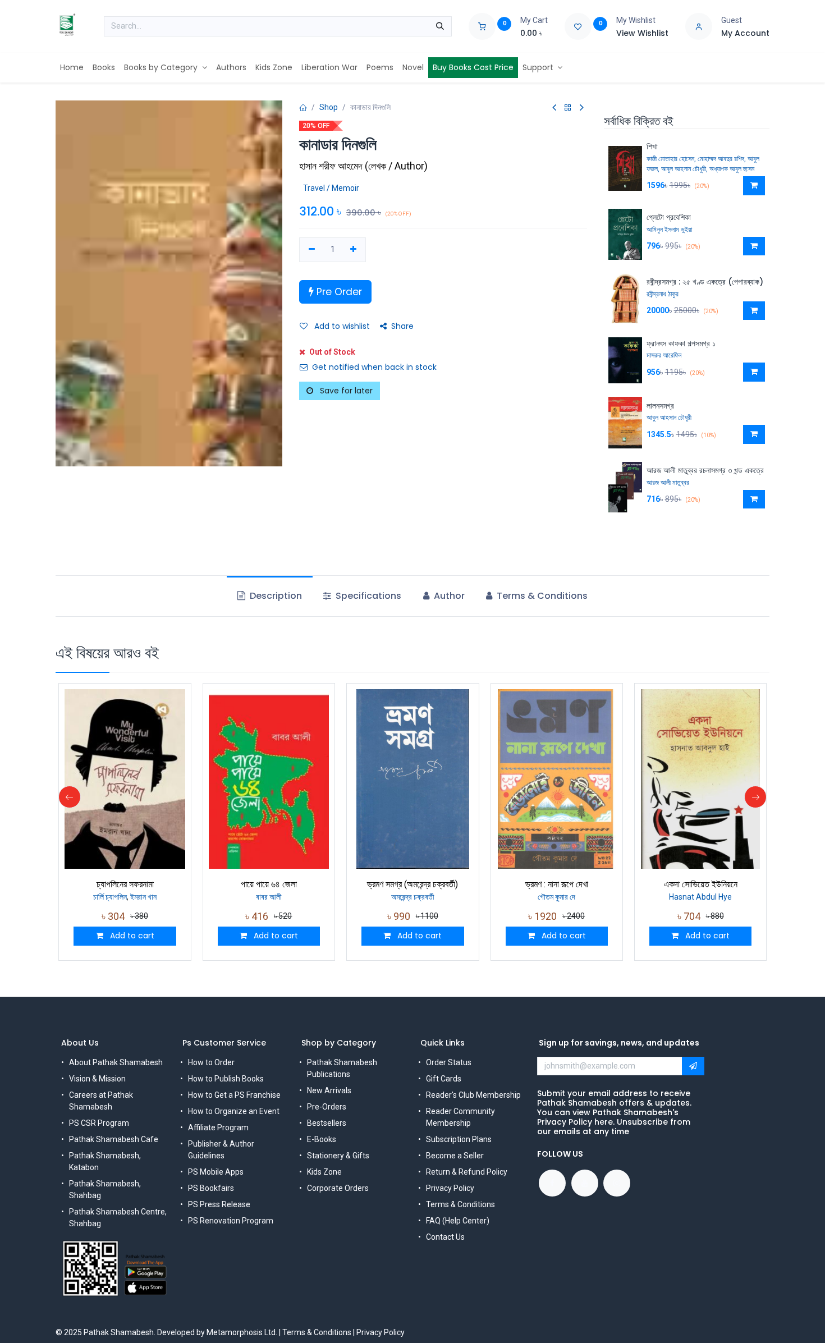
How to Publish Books (226, 1078)
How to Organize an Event (233, 1111)
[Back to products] (568, 108)
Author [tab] (448, 595)
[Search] (440, 26)
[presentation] (69, 797)
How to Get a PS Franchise (234, 1094)
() (363, 166)
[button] (754, 185)
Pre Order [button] (338, 292)
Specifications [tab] (367, 595)
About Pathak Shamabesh (116, 1062)
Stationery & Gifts (338, 1155)
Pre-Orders (326, 1106)
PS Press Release (219, 1204)
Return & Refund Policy (466, 1171)
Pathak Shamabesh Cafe (113, 1139)
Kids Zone (324, 1171)
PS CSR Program (99, 1123)
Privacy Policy (450, 1188)
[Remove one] (311, 250)
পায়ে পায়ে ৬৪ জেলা (269, 884)
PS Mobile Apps (216, 1171)
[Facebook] (552, 1183)
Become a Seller (455, 1155)
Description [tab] (274, 595)
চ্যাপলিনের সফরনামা (125, 884)
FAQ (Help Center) (457, 1220)
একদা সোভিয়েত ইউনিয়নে (700, 884)
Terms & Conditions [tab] (541, 595)
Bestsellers (326, 1123)
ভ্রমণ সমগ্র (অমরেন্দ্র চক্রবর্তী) (412, 884)
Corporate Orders (338, 1188)
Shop (328, 107)
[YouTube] (584, 1183)
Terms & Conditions (460, 1204)
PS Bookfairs (211, 1188)
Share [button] (402, 326)
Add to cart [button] (131, 935)
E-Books (321, 1139)
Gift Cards (443, 1078)
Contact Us (445, 1236)
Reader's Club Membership (473, 1094)
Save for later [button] (345, 390)
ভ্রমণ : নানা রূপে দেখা (556, 884)
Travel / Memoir (331, 188)
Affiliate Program (218, 1127)
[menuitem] (72, 67)
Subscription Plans (459, 1139)
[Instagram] (616, 1183)
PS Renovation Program (230, 1220)
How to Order (211, 1062)
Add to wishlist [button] (341, 326)
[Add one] (353, 250)
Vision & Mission (97, 1078)
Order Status (448, 1062)
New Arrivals (329, 1090)
